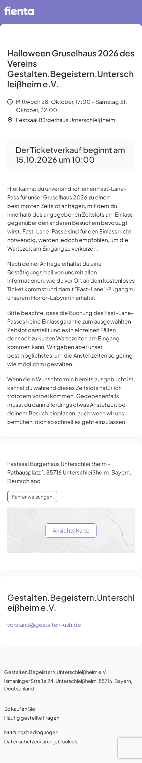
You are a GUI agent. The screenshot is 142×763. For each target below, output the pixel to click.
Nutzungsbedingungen (31, 732)
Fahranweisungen (32, 496)
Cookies (67, 741)
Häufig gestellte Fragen (31, 718)
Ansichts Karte (71, 530)
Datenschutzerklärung (30, 741)
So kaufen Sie (19, 709)
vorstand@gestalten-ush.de (44, 624)
